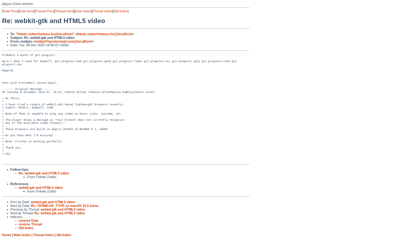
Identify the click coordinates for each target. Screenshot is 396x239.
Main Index (22, 235)
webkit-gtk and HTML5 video (41, 187)
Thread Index (102, 11)
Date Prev (10, 11)
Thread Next (64, 11)
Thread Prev (44, 11)
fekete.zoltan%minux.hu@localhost (45, 34)
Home (6, 235)
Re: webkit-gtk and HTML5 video (44, 173)
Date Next (26, 11)
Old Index (121, 11)
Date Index (83, 11)
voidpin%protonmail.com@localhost (63, 41)
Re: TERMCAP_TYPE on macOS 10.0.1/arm (64, 206)
